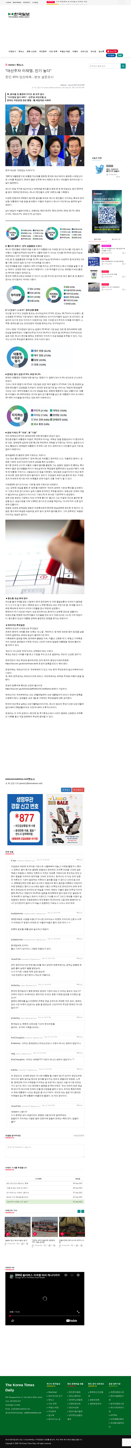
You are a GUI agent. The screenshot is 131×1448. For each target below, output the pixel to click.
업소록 (101, 51)
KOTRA (113, 1415)
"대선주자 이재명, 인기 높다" (17, 1202)
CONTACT (26, 2)
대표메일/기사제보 (12, 1405)
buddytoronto (28, 913)
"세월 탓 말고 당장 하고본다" (17, 1188)
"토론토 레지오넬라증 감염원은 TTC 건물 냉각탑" (43, 1241)
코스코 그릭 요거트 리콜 (109, 274)
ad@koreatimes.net (32, 1413)
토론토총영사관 (117, 1392)
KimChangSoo (27, 1038)
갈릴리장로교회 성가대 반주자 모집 (71, 1241)
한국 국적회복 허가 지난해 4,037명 (112, 261)
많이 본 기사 (116, 239)
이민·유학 (53, 51)
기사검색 (110, 55)
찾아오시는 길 (54, 1419)
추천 (67, 790)
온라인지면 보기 (55, 1396)
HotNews (105, 258)
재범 (21, 1054)
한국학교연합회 (76, 1400)
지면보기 (12, 51)
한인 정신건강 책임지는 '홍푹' (17, 1183)
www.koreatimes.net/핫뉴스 (20, 779)
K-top (23, 860)
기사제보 (35, 2)
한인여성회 (74, 1407)
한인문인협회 (75, 1392)
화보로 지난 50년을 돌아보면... (18, 1197)
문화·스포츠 (32, 51)
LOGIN (8, 2)
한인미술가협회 (76, 1411)
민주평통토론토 (117, 1419)
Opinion (109, 165)
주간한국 (43, 51)
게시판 (93, 51)
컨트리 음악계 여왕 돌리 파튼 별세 (73, 3)
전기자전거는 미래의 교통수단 (17, 1193)
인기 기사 (97, 239)
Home (11, 65)
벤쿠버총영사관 (117, 1404)
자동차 (75, 51)
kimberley (24, 985)
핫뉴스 (21, 51)
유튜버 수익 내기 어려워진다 (111, 287)
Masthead (52, 1392)
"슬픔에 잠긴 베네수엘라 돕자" (16, 1240)
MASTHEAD (17, 2)
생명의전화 (94, 1400)
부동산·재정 (65, 51)
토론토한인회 (75, 1404)
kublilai (24, 1070)
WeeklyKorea (106, 245)
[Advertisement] (81, 27)
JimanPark (26, 959)
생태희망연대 (95, 1404)
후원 (120, 55)
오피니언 (84, 51)
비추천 (79, 790)
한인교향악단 (75, 1396)
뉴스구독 (113, 51)
